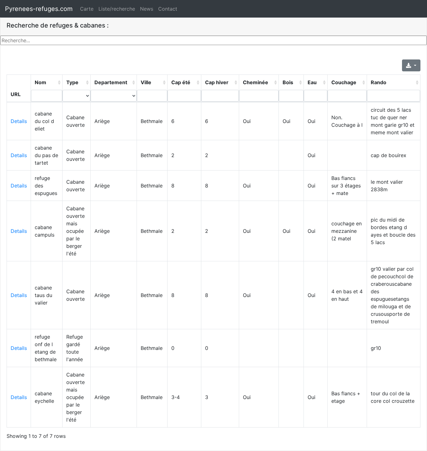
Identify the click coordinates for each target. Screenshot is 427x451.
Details (19, 121)
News (146, 9)
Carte (86, 9)
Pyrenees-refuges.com (39, 9)
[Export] (411, 65)
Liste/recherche (116, 9)
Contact (167, 9)
